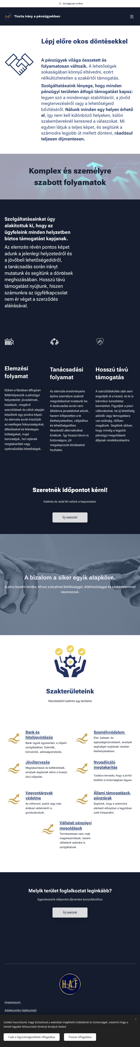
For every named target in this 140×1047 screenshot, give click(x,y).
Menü (131, 16)
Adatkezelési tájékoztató (21, 1010)
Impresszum (13, 1002)
